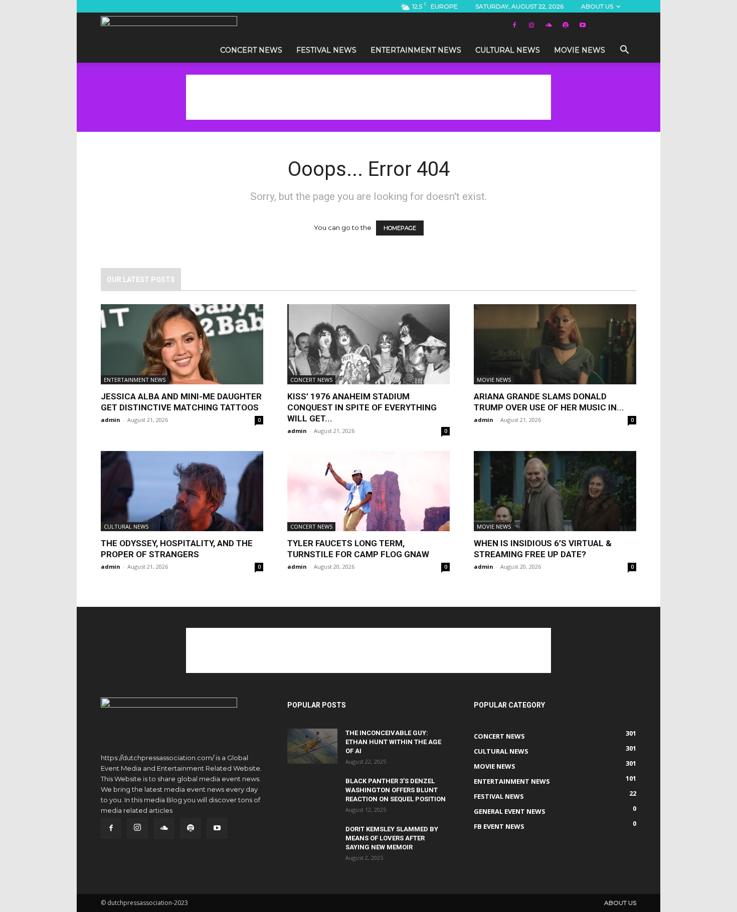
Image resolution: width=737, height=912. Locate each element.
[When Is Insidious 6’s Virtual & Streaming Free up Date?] (555, 491)
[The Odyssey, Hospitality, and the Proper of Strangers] (182, 491)
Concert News (251, 50)
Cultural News (507, 50)
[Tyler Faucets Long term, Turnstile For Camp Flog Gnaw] (368, 491)
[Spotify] (565, 25)
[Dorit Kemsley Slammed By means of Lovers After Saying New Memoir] (312, 842)
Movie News (579, 50)
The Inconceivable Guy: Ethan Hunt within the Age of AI (393, 742)
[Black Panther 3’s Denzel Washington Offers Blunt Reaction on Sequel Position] (312, 794)
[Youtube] (582, 25)
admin (110, 419)
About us (597, 6)
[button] (624, 51)
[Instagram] (531, 25)
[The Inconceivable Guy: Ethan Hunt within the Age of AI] (312, 746)
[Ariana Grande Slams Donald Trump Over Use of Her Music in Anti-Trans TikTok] (555, 344)
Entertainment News (416, 50)
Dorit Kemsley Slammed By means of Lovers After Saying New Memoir (391, 838)
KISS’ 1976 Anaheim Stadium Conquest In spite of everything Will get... (362, 407)
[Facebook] (514, 25)
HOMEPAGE (400, 228)
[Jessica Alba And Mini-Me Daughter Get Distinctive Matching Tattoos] (182, 344)
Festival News (326, 50)
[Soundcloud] (548, 25)
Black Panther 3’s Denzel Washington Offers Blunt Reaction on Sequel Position (395, 790)
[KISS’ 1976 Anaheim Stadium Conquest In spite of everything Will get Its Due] (368, 344)
